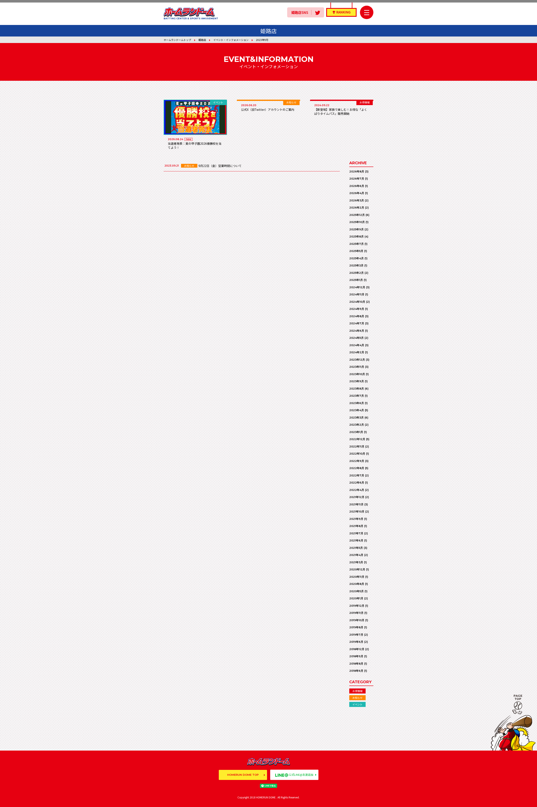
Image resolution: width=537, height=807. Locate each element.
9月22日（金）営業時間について (220, 166)
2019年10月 (356, 620)
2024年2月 (356, 352)
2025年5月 (356, 251)
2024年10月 (357, 301)
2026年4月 (356, 193)
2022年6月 (356, 482)
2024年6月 (356, 330)
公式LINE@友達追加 (301, 775)
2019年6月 (356, 641)
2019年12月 (356, 605)
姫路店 (202, 40)
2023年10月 (357, 374)
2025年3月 (356, 265)
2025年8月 (356, 236)
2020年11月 (356, 576)
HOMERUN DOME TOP (243, 774)
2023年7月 (356, 395)
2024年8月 (356, 316)
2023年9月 (356, 381)
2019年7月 (356, 634)
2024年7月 (356, 323)
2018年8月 (356, 663)
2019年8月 (356, 627)
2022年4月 (356, 490)
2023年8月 (356, 388)
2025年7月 (356, 243)
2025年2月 (356, 272)
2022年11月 (356, 446)
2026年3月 (356, 200)
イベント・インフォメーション (231, 40)
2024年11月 (356, 294)
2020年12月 (357, 569)
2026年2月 (356, 207)
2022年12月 (357, 439)
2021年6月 (356, 540)
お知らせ (357, 697)
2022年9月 (356, 461)
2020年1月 (356, 598)
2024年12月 (357, 287)
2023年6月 (356, 403)
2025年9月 (356, 229)
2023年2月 (356, 424)
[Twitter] (317, 12)
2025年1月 (356, 280)
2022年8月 (356, 468)
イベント (357, 704)
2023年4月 (356, 410)
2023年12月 (357, 359)
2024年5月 (356, 337)
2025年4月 (356, 258)
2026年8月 (356, 171)
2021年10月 (356, 511)
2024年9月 (356, 308)
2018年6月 (356, 670)
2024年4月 (356, 345)
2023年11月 (356, 366)
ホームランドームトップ (177, 40)
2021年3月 (356, 562)
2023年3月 (356, 417)
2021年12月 (356, 497)
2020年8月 (356, 583)
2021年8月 (356, 526)
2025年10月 (357, 222)
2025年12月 (357, 214)
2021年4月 (356, 555)
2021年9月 (356, 518)
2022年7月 (356, 475)
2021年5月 (356, 547)
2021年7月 (356, 533)
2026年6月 (356, 186)
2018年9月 (356, 656)
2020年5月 (356, 591)
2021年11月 (356, 504)
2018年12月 (356, 649)
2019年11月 (356, 612)
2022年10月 (357, 453)
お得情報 (357, 691)
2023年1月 (356, 432)
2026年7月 (356, 178)
